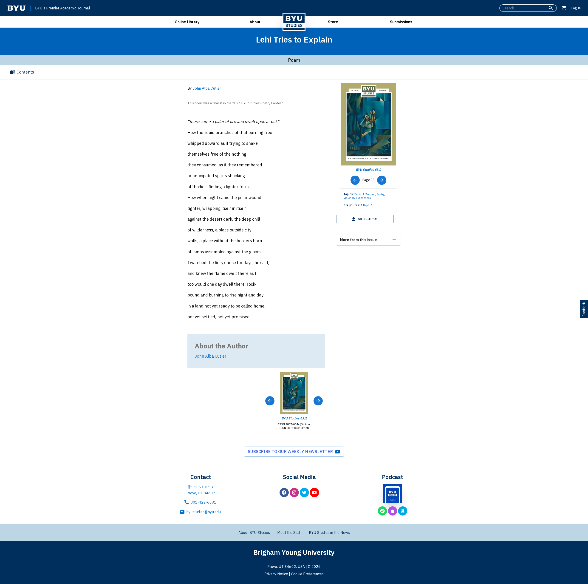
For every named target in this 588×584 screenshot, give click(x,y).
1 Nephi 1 (367, 205)
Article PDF (368, 219)
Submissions (401, 22)
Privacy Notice (276, 574)
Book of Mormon (364, 194)
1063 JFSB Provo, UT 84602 (201, 490)
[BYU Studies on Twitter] (304, 492)
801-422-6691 (203, 502)
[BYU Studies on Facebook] (284, 492)
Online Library (187, 22)
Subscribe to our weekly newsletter (291, 451)
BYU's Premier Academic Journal (62, 8)
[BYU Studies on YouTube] (314, 492)
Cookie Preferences (307, 574)
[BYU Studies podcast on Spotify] (382, 511)
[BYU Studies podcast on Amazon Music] (402, 511)
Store (333, 22)
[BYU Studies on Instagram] (294, 492)
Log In (576, 8)
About (255, 22)
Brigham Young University (294, 552)
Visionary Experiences (357, 197)
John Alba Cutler (207, 88)
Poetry (380, 194)
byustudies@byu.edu (203, 512)
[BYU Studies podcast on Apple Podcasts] (392, 511)
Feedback (584, 309)
